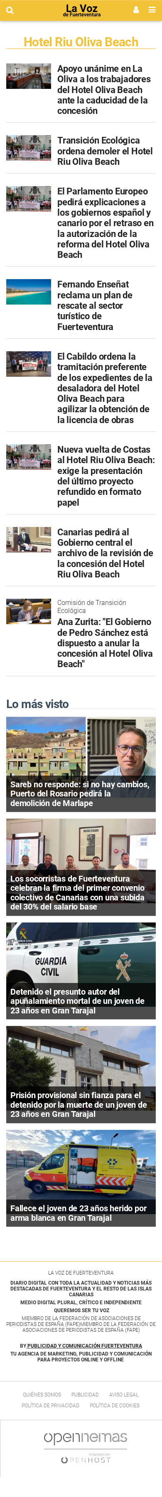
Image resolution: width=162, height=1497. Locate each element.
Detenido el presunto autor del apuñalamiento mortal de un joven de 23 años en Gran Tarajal (77, 1001)
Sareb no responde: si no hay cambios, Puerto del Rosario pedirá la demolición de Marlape (80, 793)
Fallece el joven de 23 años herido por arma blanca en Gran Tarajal (78, 1213)
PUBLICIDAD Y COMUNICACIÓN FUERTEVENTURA (84, 1346)
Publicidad (85, 1395)
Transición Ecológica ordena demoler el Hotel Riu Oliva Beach (105, 151)
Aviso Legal (123, 1395)
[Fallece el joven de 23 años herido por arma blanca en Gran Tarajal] (81, 1171)
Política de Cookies (115, 1406)
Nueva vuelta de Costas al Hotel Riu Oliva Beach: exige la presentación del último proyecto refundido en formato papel (106, 475)
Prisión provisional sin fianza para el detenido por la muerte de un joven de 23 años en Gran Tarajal (78, 1104)
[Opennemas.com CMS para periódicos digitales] (85, 1448)
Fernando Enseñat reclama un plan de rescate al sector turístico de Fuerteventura (95, 305)
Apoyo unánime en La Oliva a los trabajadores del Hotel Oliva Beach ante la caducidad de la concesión (104, 89)
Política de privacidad (50, 1406)
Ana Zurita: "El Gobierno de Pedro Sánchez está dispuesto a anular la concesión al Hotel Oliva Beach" (105, 643)
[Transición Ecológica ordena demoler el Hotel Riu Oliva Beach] (28, 148)
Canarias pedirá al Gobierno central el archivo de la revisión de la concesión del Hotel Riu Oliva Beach (105, 553)
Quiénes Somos (42, 1395)
